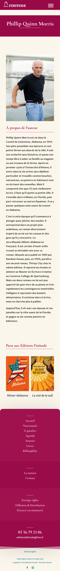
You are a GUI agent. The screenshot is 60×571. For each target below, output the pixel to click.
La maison (30, 473)
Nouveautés (30, 426)
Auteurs (30, 441)
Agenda (30, 436)
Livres (30, 446)
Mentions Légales (30, 552)
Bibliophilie (30, 451)
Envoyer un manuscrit (30, 510)
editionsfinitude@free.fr (30, 537)
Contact (30, 478)
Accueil (30, 421)
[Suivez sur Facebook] (27, 567)
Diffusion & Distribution (30, 505)
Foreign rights (30, 500)
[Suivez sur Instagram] (33, 567)
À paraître (30, 431)
